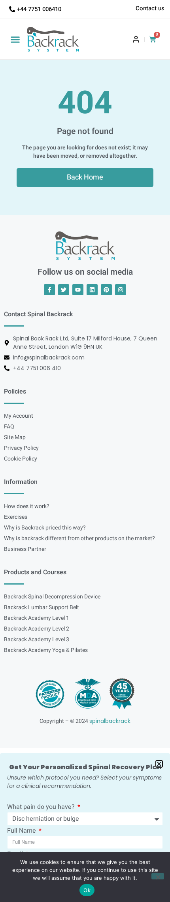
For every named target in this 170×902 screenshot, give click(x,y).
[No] (157, 876)
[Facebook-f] (49, 289)
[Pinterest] (106, 289)
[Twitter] (63, 289)
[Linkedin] (92, 289)
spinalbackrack (109, 721)
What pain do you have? (41, 808)
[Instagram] (120, 289)
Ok (87, 890)
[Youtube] (77, 289)
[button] (15, 39)
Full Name (22, 831)
